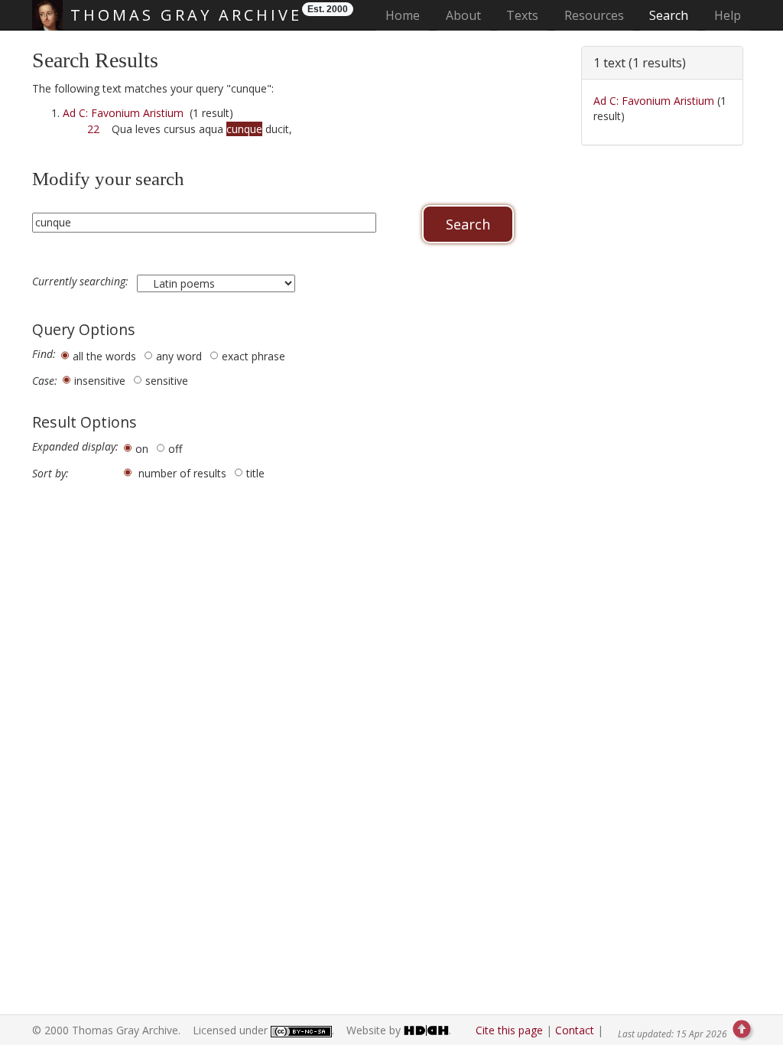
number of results (182, 473)
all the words (104, 356)
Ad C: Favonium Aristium (123, 113)
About (463, 15)
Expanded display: (75, 447)
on (141, 448)
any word (179, 356)
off (175, 448)
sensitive (166, 380)
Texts (522, 15)
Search (668, 15)
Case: (44, 381)
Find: (44, 354)
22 (93, 129)
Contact (574, 1030)
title (255, 473)
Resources (594, 15)
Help (727, 15)
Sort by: (50, 473)
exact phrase (253, 356)
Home (407, 15)
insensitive (99, 380)
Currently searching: (82, 281)
